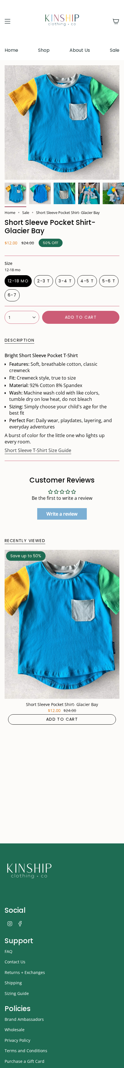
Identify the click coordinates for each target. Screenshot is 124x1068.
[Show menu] (7, 21)
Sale (25, 212)
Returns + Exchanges (25, 972)
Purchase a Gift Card (24, 1061)
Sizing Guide (17, 993)
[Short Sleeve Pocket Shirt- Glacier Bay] (62, 624)
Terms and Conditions (26, 1050)
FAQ (8, 951)
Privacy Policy (17, 1040)
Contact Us (15, 961)
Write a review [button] (62, 514)
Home (10, 212)
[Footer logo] (29, 872)
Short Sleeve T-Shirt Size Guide (38, 450)
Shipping (13, 982)
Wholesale (15, 1029)
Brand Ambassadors (24, 1019)
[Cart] (116, 21)
